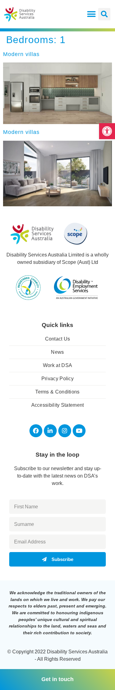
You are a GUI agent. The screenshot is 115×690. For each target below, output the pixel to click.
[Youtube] (79, 430)
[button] (107, 131)
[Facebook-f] (35, 430)
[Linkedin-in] (50, 430)
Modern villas (21, 54)
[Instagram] (64, 430)
